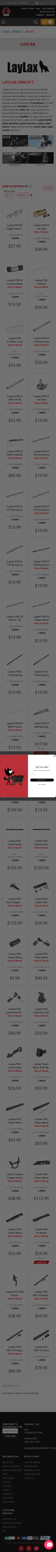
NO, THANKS (42, 784)
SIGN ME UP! (42, 780)
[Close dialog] (54, 756)
